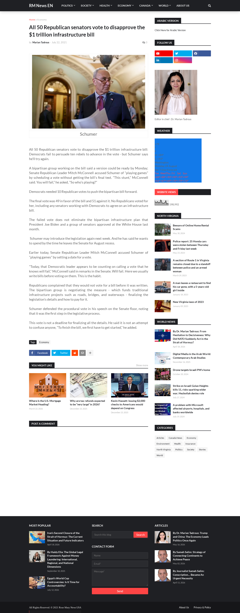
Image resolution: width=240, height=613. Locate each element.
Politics (178, 449)
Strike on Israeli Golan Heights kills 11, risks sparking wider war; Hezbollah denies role (190, 389)
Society (190, 449)
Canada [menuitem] (145, 5)
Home (32, 19)
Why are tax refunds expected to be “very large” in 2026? (87, 402)
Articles (160, 437)
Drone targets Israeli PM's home (191, 369)
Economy (42, 19)
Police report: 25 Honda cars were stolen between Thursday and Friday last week (190, 245)
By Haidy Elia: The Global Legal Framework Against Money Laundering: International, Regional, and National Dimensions (65, 559)
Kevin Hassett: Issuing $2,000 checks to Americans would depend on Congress (128, 404)
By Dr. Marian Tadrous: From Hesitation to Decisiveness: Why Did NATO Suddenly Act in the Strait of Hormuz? (191, 337)
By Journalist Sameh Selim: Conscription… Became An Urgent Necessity (188, 574)
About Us (184, 607)
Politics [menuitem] (67, 5)
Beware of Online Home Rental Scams (191, 227)
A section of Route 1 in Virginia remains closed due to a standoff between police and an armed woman (191, 266)
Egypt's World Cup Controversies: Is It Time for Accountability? (63, 582)
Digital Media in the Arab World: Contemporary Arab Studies (192, 355)
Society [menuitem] (86, 5)
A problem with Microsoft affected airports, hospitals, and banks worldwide (191, 408)
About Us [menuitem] (182, 5)
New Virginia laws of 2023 (188, 301)
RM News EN (41, 5)
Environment (163, 443)
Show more (142, 365)
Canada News (175, 437)
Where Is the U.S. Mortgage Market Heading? (45, 402)
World (160, 455)
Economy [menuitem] (124, 5)
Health (177, 443)
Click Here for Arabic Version (170, 30)
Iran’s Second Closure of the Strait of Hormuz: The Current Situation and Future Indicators (65, 536)
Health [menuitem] (105, 5)
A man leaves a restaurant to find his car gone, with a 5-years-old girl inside (192, 286)
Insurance (190, 443)
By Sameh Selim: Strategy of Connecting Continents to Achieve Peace (189, 555)
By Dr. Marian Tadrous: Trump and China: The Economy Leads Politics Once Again (191, 536)
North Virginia (164, 449)
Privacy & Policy (202, 607)
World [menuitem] (163, 5)
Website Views (166, 192)
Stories (202, 449)
